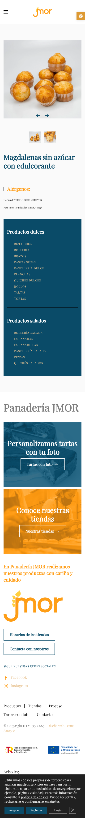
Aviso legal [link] (13, 771)
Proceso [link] (55, 705)
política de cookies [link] (34, 797)
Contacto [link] (45, 714)
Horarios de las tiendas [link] (29, 634)
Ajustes (58, 810)
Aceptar (14, 810)
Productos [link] (12, 705)
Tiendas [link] (35, 705)
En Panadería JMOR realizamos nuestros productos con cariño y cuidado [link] (38, 573)
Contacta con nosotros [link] (29, 648)
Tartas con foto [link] (40, 464)
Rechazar (36, 810)
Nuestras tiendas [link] (40, 531)
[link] (80, 16)
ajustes (54, 801)
